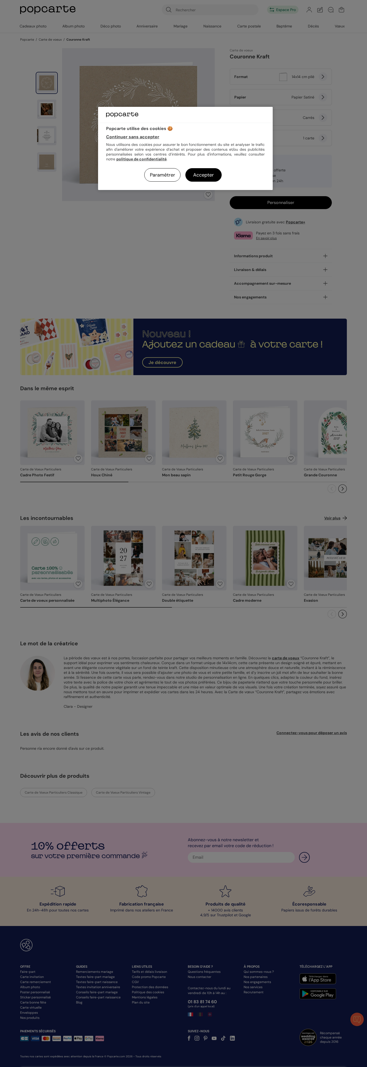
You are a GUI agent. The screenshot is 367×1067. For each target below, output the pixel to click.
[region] (185, 148)
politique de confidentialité (141, 159)
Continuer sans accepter (132, 136)
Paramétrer (162, 175)
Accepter (203, 175)
